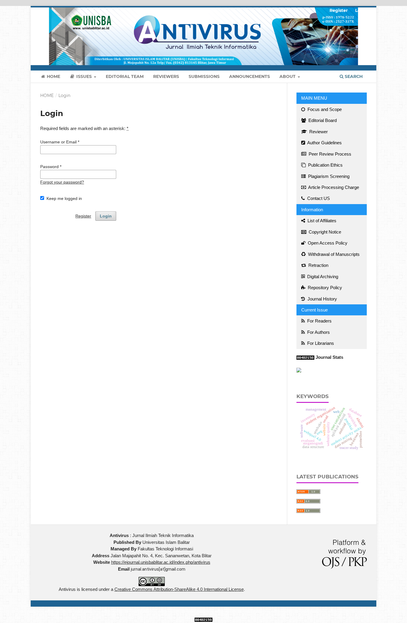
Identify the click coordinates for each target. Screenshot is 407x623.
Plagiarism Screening (328, 176)
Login (361, 10)
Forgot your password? (62, 182)
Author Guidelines (324, 142)
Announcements (249, 76)
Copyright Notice (324, 231)
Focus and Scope (324, 109)
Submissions (204, 76)
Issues (84, 76)
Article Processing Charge (333, 187)
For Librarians (320, 343)
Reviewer (318, 131)
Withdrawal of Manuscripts (333, 254)
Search (353, 76)
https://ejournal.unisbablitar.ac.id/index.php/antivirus (160, 562)
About (288, 76)
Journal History (321, 298)
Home (53, 76)
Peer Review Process (329, 153)
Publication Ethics (325, 165)
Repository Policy (324, 287)
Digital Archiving (322, 276)
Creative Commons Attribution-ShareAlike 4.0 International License (179, 589)
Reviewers (166, 76)
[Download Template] (298, 369)
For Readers (319, 320)
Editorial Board (322, 120)
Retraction (317, 265)
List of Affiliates (321, 220)
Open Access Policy (327, 242)
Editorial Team (125, 76)
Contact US (318, 198)
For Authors (318, 332)
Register (339, 10)
